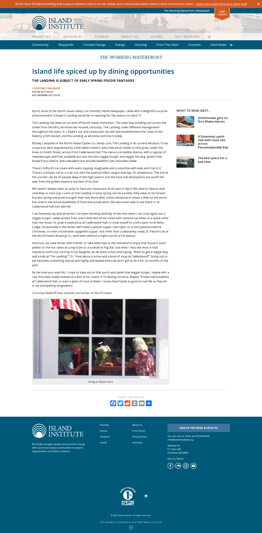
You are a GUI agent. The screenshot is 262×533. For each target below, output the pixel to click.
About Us (129, 37)
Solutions (105, 437)
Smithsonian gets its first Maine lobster (213, 119)
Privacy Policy (139, 437)
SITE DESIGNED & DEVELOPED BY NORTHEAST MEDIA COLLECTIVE (131, 522)
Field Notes (218, 45)
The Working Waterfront (131, 57)
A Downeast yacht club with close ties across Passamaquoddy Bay (213, 141)
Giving (157, 37)
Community (40, 45)
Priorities (41, 37)
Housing (141, 45)
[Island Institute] (131, 23)
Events (103, 442)
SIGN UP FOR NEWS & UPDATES (198, 427)
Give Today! (222, 13)
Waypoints (66, 45)
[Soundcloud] (178, 467)
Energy (120, 45)
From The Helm (167, 45)
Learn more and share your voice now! (221, 4)
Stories (102, 37)
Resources (73, 37)
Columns (194, 45)
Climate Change (94, 45)
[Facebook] (170, 467)
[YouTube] (193, 467)
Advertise (137, 442)
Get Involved (187, 37)
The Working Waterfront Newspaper (187, 10)
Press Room (138, 431)
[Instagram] (186, 467)
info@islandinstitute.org (180, 439)
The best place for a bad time (212, 160)
